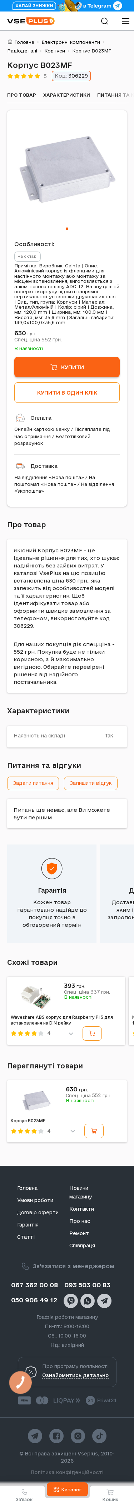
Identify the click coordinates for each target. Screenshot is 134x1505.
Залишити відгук (91, 783)
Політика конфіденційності (67, 1472)
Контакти (81, 1209)
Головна (24, 42)
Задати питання (33, 783)
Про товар (21, 94)
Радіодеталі (22, 50)
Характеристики (66, 94)
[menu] (125, 21)
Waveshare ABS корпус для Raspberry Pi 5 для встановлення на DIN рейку (62, 1020)
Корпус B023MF (28, 1120)
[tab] (67, 228)
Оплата (40, 418)
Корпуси (54, 50)
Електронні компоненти (70, 42)
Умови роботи (35, 1200)
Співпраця (82, 1245)
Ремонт (79, 1233)
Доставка (44, 466)
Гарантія (52, 890)
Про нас (79, 1221)
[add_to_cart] (92, 1033)
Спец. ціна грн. (38, 339)
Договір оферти (38, 1212)
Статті (26, 1237)
